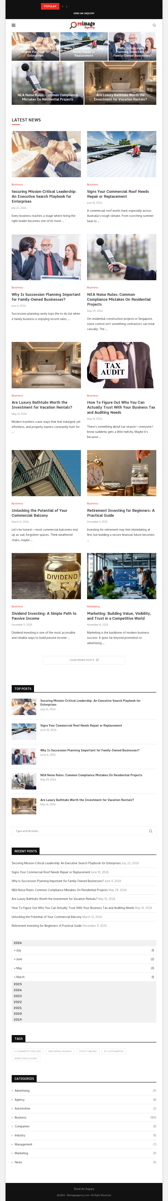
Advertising (85, 1090)
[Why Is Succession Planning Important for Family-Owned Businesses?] (46, 257)
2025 (18, 984)
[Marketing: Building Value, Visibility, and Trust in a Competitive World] (121, 576)
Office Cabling (88, 1051)
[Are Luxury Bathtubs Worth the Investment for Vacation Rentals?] (120, 83)
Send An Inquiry (84, 13)
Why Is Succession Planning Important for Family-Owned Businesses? (83, 6)
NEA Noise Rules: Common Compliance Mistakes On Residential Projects (48, 97)
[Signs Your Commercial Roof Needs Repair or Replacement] (121, 154)
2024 (18, 990)
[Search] (154, 25)
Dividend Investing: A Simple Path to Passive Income (44, 615)
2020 (18, 1013)
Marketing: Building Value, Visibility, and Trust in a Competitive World (119, 615)
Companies (85, 1126)
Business (85, 1117)
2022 (18, 1002)
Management (85, 1144)
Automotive (85, 1108)
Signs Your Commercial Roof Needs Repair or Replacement (84, 52)
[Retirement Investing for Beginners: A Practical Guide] (121, 473)
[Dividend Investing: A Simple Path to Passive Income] (46, 576)
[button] (62, 6)
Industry (85, 1135)
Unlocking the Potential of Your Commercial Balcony (39, 512)
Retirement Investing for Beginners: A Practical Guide (121, 512)
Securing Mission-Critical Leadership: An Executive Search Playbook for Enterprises (35, 50)
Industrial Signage (60, 1051)
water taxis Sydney (25, 1058)
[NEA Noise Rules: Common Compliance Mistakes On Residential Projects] (48, 83)
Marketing (85, 1153)
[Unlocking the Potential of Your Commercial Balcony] (46, 473)
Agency (85, 1099)
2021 (18, 1008)
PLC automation (113, 1051)
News (85, 1162)
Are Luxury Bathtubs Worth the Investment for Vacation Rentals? (120, 97)
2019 (18, 1019)
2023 (18, 996)
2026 (18, 942)
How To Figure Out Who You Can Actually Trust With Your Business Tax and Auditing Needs (121, 407)
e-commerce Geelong (27, 1051)
